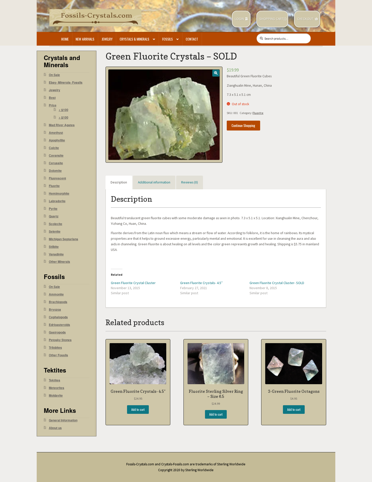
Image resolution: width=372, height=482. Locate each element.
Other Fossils (58, 355)
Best (52, 98)
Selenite (54, 231)
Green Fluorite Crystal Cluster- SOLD (277, 283)
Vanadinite (56, 254)
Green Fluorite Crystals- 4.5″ (201, 283)
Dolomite (55, 171)
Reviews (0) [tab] (189, 182)
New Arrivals (85, 39)
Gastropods (57, 332)
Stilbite (54, 247)
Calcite (54, 148)
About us (55, 428)
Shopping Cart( (271, 19)
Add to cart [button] (137, 409)
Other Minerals (59, 261)
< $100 (63, 110)
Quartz (53, 216)
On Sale (54, 75)
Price (52, 105)
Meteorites (56, 388)
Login (239, 19)
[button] (215, 73)
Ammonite (56, 294)
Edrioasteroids (59, 325)
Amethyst (56, 133)
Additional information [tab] (154, 182)
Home (65, 39)
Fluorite (258, 113)
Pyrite (53, 209)
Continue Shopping (243, 125)
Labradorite (57, 201)
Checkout (305, 19)
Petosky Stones (60, 340)
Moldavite (56, 395)
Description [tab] (119, 182)
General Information (63, 420)
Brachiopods (58, 302)
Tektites (54, 380)
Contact (192, 39)
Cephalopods (58, 317)
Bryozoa (55, 309)
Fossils (167, 39)
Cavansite (56, 155)
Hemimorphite (59, 193)
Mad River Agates (62, 125)
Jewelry (107, 39)
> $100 (63, 117)
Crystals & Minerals (134, 39)
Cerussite (56, 163)
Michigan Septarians (63, 239)
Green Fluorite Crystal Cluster (133, 283)
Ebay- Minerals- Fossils (65, 82)
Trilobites (55, 347)
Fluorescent (57, 178)
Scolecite (55, 224)
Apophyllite (57, 140)
